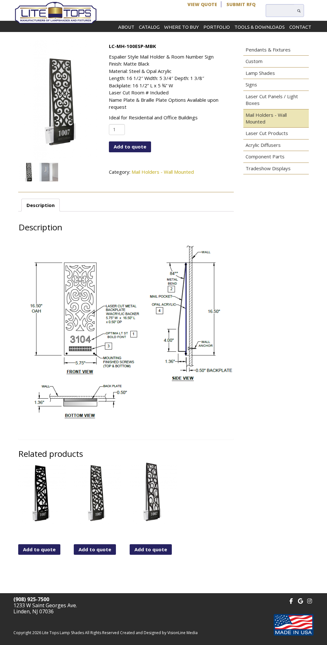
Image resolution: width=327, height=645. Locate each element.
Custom (254, 61)
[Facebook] (291, 600)
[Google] (300, 600)
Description (41, 205)
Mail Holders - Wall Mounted (163, 172)
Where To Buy (181, 27)
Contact (300, 27)
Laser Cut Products (267, 133)
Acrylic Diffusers (263, 145)
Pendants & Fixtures (268, 49)
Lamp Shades (260, 73)
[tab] (40, 205)
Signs (251, 84)
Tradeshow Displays (268, 168)
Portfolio (216, 27)
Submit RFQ (240, 4)
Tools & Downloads (259, 27)
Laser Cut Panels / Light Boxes (272, 99)
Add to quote (130, 146)
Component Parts (265, 156)
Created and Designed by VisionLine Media (159, 632)
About (126, 27)
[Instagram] (310, 600)
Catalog (149, 27)
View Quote (202, 4)
